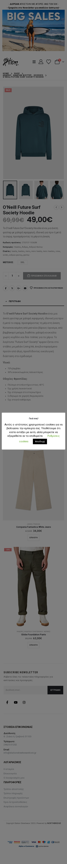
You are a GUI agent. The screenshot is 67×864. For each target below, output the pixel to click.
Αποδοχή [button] (40, 441)
